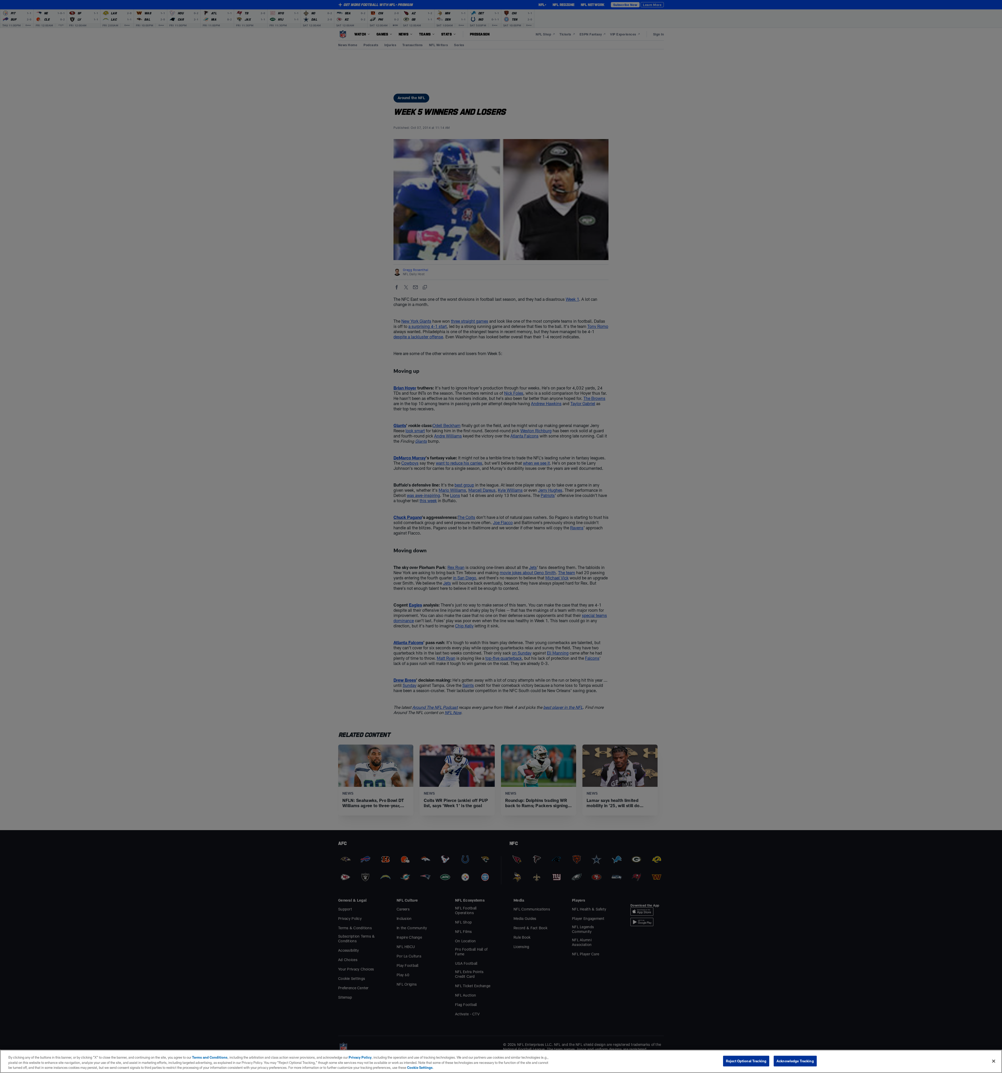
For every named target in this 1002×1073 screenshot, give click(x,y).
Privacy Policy (360, 1057)
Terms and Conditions (210, 1057)
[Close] (993, 1061)
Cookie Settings (420, 1067)
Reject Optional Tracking (746, 1061)
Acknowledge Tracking (795, 1061)
